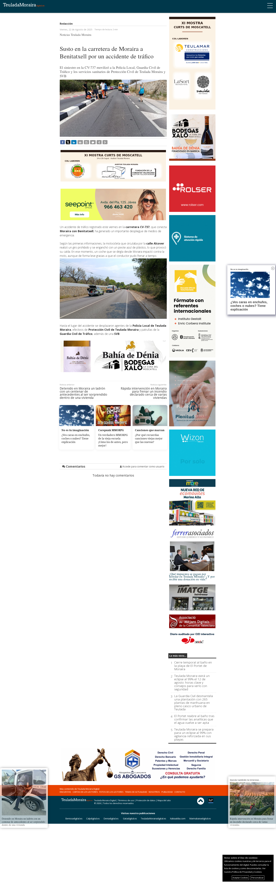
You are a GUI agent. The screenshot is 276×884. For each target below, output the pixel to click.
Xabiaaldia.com (177, 818)
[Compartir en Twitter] (68, 142)
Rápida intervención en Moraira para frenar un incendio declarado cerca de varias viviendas (144, 393)
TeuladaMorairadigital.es (153, 818)
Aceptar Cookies (240, 877)
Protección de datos (145, 800)
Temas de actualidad (136, 791)
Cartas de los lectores (85, 791)
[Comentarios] (93, 142)
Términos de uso (126, 800)
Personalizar (257, 877)
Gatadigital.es (130, 818)
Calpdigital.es (93, 818)
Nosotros (154, 791)
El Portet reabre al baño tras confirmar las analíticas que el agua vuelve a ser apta (194, 719)
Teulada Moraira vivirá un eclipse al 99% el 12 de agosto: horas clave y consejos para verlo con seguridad (192, 682)
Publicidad (167, 791)
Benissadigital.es (73, 818)
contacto (179, 791)
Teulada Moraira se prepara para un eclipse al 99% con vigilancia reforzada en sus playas (194, 734)
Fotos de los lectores (111, 791)
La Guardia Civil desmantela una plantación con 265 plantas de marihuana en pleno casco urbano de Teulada (193, 702)
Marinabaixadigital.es (200, 818)
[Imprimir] (80, 142)
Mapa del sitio (164, 800)
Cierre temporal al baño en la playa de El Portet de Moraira (193, 666)
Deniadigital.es (111, 818)
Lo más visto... (177, 655)
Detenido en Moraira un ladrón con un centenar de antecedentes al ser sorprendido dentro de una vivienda (83, 393)
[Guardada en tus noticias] (86, 142)
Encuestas (65, 791)
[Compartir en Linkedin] (74, 142)
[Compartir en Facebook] (62, 142)
